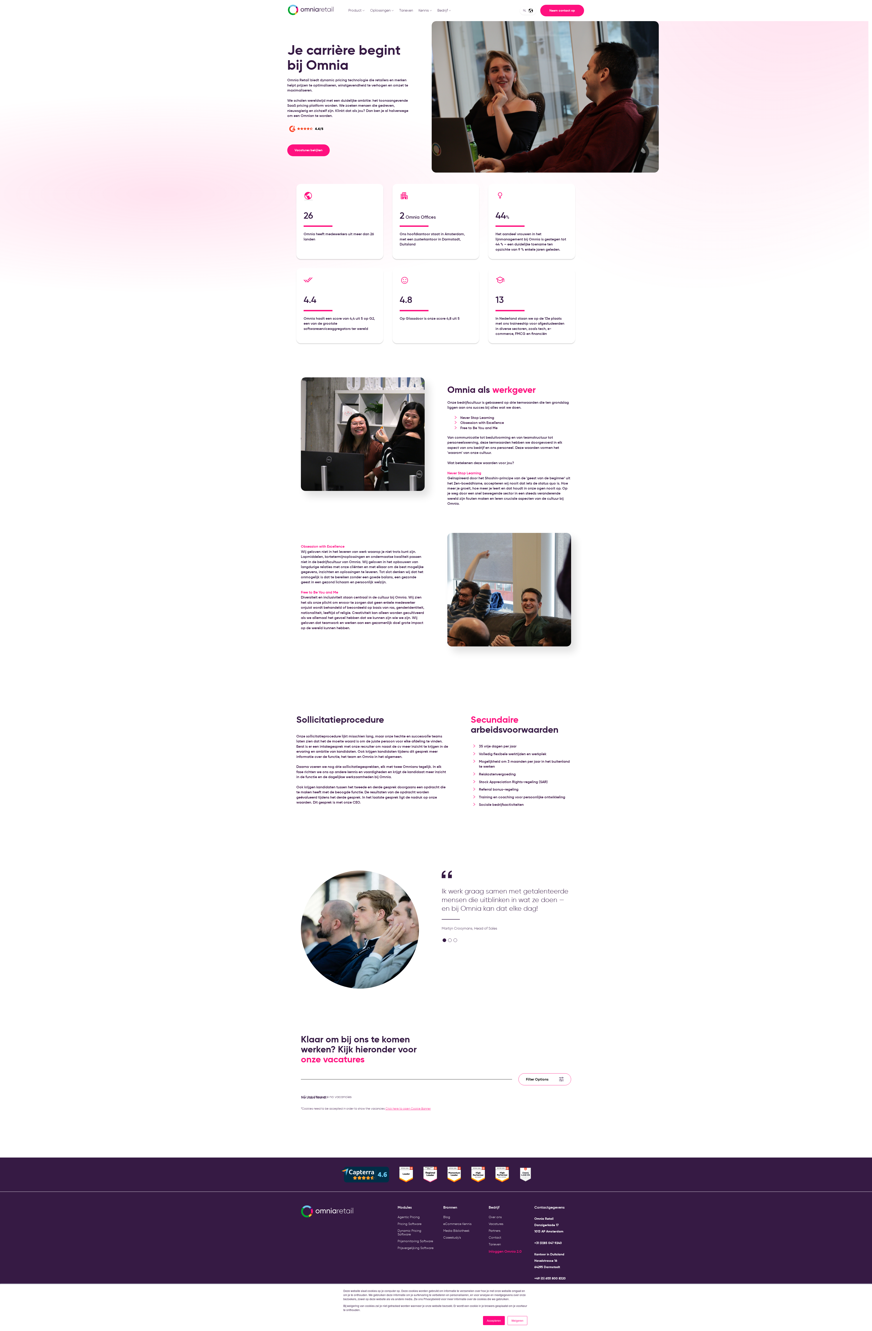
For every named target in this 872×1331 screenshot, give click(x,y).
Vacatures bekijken (308, 150)
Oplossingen (380, 10)
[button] (444, 940)
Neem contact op (562, 10)
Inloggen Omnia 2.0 (505, 1251)
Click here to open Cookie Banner (408, 1108)
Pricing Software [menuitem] (409, 1224)
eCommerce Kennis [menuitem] (457, 1224)
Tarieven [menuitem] (495, 1244)
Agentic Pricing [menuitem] (409, 1217)
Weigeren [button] (517, 1320)
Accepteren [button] (494, 1320)
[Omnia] (310, 11)
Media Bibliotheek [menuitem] (456, 1231)
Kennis (424, 10)
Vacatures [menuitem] (496, 1224)
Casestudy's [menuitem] (452, 1237)
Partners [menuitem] (494, 1231)
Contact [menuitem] (495, 1237)
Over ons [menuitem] (495, 1217)
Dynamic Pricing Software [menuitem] (409, 1232)
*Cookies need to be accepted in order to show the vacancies (366, 1108)
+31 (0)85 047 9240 (548, 1243)
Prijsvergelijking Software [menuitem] (416, 1248)
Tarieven (406, 10)
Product (355, 10)
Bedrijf (442, 10)
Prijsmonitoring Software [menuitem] (415, 1241)
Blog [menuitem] (446, 1217)
